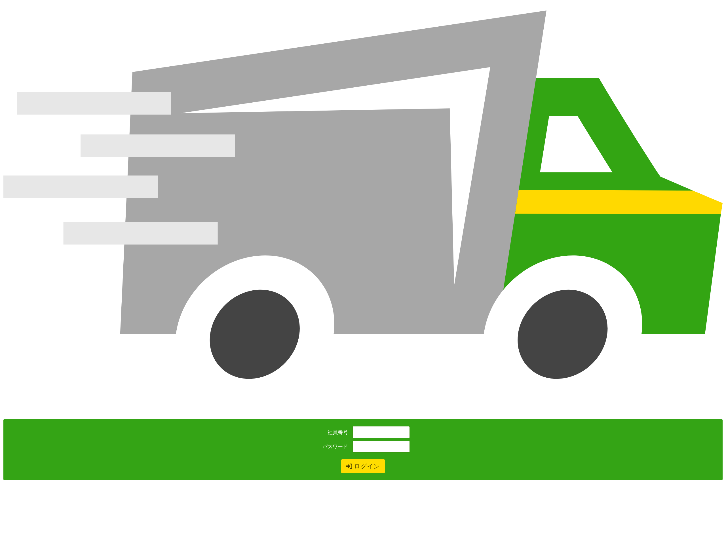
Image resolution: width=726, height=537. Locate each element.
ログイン (367, 466)
